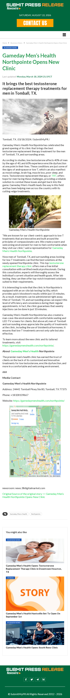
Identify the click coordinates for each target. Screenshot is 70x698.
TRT (53, 175)
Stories (10, 578)
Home (4, 43)
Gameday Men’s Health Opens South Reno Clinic (32, 647)
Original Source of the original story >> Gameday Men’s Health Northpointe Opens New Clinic (33, 495)
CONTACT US (35, 23)
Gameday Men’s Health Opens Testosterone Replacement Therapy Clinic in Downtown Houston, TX (34, 568)
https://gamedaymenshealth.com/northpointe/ (28, 345)
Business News (17, 43)
